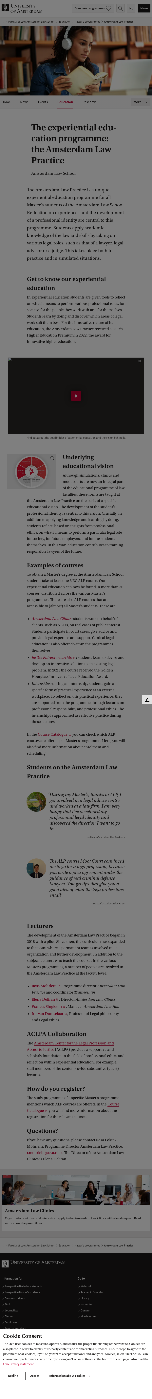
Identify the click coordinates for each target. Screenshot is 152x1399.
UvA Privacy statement (18, 1364)
